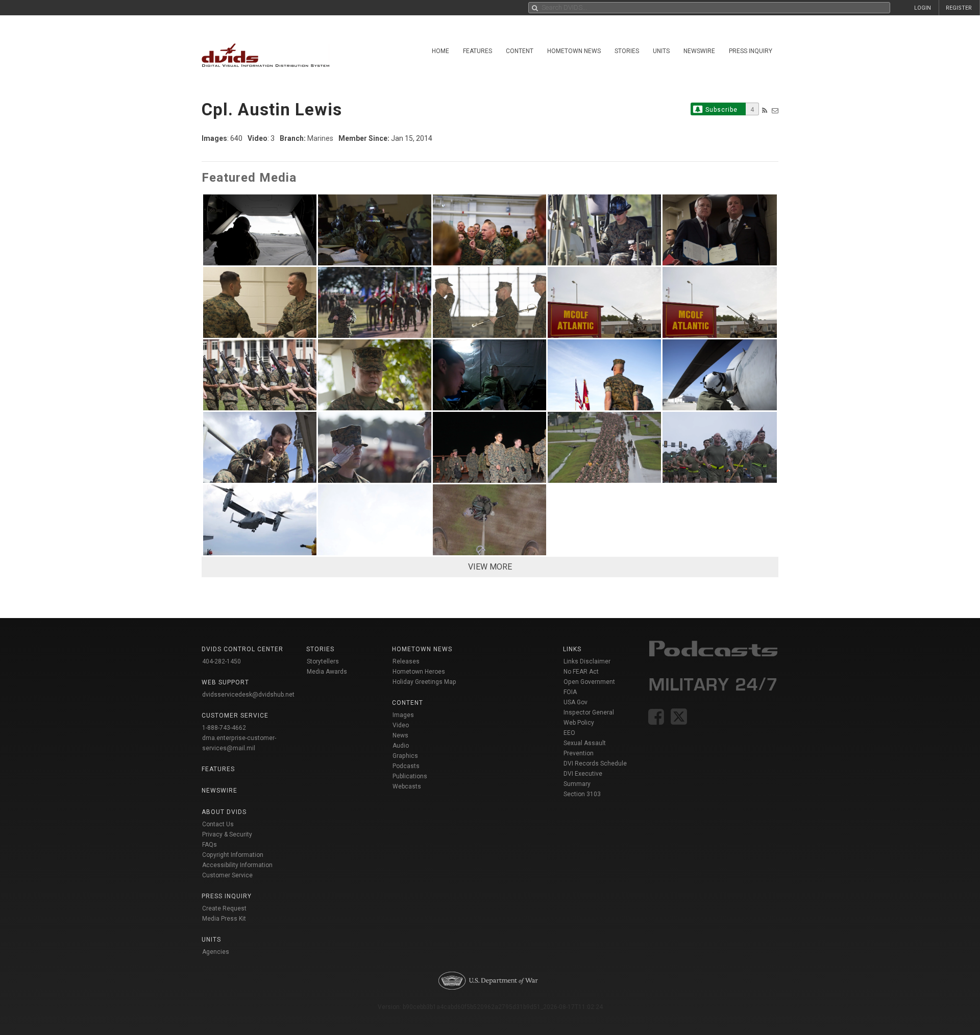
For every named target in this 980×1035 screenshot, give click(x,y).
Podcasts (406, 766)
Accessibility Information (237, 865)
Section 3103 (582, 794)
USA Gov (575, 702)
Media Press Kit (224, 918)
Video (401, 725)
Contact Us (218, 824)
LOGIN (922, 8)
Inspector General (589, 712)
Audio (401, 745)
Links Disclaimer (587, 661)
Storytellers (323, 661)
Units (661, 51)
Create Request (224, 908)
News (400, 735)
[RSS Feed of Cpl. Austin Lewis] (764, 110)
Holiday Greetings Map (424, 681)
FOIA (570, 692)
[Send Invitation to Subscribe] (775, 110)
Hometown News (574, 51)
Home (440, 51)
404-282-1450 (221, 661)
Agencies (215, 951)
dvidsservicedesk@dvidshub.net (248, 694)
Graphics (405, 755)
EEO (569, 732)
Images (403, 715)
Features (477, 51)
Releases (406, 661)
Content (519, 51)
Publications (410, 776)
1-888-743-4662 (224, 727)
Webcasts (407, 786)
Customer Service (227, 875)
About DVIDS (224, 812)
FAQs (209, 844)
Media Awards (327, 671)
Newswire (699, 51)
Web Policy (579, 722)
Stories (627, 51)
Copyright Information (232, 854)
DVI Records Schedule (595, 763)
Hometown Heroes (419, 671)
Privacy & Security (227, 834)
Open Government (589, 681)
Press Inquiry (750, 51)
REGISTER (959, 8)
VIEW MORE (490, 567)
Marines (320, 138)
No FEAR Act (581, 671)
